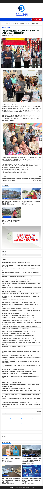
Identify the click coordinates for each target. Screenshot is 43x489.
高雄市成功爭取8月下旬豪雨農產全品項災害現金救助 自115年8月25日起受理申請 (18, 304)
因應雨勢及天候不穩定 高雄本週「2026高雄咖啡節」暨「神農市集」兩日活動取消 (19, 351)
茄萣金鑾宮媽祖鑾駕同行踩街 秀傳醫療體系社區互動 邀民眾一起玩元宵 (11, 178)
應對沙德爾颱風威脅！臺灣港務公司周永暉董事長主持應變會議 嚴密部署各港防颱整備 (19, 269)
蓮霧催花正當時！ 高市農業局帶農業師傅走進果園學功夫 (13, 355)
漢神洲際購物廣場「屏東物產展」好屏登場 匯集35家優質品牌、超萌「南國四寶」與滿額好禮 (20, 361)
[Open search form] (31, 19)
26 (16, 426)
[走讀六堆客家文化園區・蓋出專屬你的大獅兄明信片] (11, 451)
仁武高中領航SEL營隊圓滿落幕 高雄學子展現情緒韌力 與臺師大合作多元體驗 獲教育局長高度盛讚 (31, 460)
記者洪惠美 (4, 35)
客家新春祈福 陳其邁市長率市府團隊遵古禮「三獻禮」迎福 (31, 178)
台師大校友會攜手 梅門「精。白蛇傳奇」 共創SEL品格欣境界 (14, 315)
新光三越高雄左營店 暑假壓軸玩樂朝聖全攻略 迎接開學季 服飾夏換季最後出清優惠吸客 (19, 394)
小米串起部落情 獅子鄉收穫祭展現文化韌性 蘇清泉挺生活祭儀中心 (16, 326)
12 (16, 421)
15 (32, 421)
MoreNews (25, 487)
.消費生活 (24, 198)
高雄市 (8, 455)
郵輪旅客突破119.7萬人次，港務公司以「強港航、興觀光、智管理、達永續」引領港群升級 (20, 404)
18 (10, 423)
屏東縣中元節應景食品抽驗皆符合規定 (9, 382)
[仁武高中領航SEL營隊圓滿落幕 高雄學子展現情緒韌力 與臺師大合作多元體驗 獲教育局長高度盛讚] (31, 451)
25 (10, 426)
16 (37, 421)
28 (26, 426)
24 (5, 426)
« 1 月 (3, 428)
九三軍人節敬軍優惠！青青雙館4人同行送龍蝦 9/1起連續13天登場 (15, 308)
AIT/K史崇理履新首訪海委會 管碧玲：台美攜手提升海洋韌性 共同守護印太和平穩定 (18, 365)
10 (5, 421)
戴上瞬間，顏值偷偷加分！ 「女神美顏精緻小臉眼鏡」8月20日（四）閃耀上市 (18, 390)
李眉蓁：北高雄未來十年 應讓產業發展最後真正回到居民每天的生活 (15, 328)
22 (32, 423)
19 (16, 423)
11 (10, 421)
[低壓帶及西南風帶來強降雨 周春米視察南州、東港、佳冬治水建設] (11, 212)
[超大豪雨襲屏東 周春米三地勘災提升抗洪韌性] (31, 194)
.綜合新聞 (4, 27)
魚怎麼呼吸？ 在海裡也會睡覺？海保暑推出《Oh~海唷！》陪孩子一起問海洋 (17, 279)
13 (21, 421)
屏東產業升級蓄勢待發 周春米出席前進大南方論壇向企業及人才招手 (15, 402)
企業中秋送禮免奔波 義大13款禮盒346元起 (11, 300)
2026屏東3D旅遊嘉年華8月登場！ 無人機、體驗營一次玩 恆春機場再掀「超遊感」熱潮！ (20, 342)
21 (26, 423)
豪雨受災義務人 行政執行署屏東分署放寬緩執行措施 (11, 202)
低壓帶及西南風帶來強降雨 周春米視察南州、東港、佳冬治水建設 (11, 221)
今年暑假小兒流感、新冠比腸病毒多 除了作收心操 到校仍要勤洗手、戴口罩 (17, 293)
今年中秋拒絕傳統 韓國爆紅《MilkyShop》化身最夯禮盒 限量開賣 (15, 373)
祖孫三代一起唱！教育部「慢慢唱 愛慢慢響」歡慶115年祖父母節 (15, 331)
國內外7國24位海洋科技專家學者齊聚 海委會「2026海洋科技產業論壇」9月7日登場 (19, 272)
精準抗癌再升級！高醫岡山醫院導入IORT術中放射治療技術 (14, 276)
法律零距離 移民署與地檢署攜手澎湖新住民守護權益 (12, 388)
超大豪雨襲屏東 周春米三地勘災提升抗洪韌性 (31, 202)
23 (37, 423)
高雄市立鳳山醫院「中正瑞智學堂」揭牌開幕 (11, 346)
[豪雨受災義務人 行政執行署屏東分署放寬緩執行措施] (11, 194)
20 (21, 423)
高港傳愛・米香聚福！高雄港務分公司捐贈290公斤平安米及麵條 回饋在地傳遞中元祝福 (19, 376)
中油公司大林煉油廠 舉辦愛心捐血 (9, 291)
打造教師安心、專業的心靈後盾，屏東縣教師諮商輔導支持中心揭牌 (15, 371)
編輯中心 (24, 204)
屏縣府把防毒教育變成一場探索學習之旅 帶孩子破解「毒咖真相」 (15, 340)
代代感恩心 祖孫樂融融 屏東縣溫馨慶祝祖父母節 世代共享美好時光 (15, 338)
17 (5, 423)
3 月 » (39, 428)
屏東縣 (8, 27)
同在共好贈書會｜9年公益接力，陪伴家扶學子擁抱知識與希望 (14, 335)
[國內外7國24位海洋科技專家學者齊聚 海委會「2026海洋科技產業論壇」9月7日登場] (31, 471)
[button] (2, 19)
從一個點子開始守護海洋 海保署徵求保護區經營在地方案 (14, 369)
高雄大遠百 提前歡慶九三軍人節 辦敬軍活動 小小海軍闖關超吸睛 (15, 302)
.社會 (4, 198)
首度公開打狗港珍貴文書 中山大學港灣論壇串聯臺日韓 (13, 349)
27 (21, 426)
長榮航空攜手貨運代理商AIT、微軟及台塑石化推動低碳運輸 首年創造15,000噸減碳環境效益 (20, 296)
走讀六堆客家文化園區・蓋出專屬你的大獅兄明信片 (12, 262)
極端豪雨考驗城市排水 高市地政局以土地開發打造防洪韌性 (14, 318)
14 (26, 421)
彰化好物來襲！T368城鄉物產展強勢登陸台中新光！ (12, 333)
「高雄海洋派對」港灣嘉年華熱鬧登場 (9, 380)
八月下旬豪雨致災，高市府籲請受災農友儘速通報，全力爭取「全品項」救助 (17, 310)
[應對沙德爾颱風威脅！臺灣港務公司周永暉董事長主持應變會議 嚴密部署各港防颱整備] (11, 471)
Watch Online (38, 19)
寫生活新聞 (21, 14)
